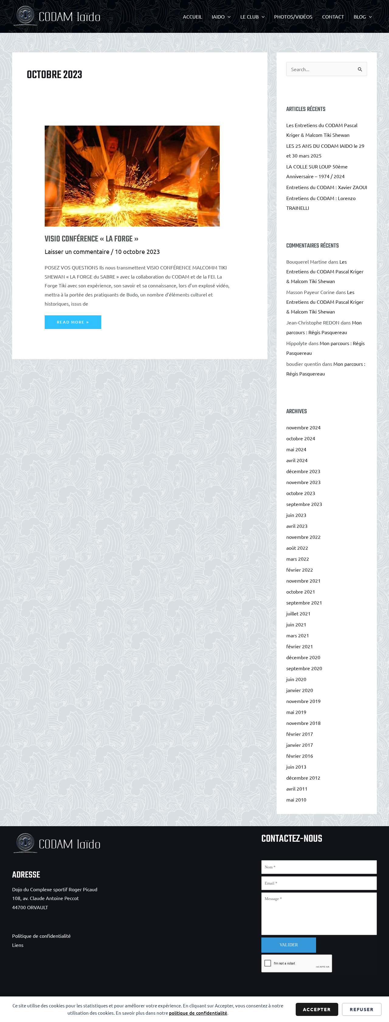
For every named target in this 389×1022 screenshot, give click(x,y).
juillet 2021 (298, 613)
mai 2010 (296, 799)
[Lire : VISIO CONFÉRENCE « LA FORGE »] (116, 167)
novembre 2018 (303, 723)
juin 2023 (296, 515)
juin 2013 (296, 767)
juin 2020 (296, 679)
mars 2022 (297, 559)
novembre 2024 (303, 427)
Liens (17, 945)
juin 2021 (296, 624)
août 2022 (297, 548)
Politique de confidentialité (41, 936)
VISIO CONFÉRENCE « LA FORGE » (92, 239)
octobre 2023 (300, 493)
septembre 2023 (304, 504)
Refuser (362, 1009)
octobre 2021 (300, 591)
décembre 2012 (303, 777)
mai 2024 (296, 449)
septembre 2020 (304, 668)
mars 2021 (297, 635)
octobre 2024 (300, 438)
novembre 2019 (303, 701)
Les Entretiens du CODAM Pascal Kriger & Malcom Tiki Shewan (324, 271)
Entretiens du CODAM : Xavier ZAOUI (326, 187)
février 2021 (299, 646)
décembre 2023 (303, 471)
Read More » (73, 324)
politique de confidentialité (198, 1013)
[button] (228, 16)
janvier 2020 (299, 690)
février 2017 (299, 734)
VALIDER (289, 945)
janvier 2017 (299, 745)
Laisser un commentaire (77, 251)
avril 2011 (297, 788)
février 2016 (299, 756)
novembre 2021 (303, 580)
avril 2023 (297, 526)
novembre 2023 (303, 482)
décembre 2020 (303, 657)
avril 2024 (297, 460)
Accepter (317, 1009)
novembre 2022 (303, 537)
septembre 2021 (304, 602)
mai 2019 (296, 712)
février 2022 (299, 569)
